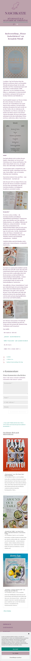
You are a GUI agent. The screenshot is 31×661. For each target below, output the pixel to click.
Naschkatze (9, 477)
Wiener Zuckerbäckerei (12, 336)
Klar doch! (15, 649)
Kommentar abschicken (18, 412)
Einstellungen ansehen (15, 657)
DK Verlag (21, 362)
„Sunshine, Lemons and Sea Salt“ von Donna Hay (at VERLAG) (15, 590)
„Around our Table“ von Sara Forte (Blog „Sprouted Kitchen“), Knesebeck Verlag (15, 532)
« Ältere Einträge (7, 611)
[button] (28, 633)
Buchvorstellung (14, 362)
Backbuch (9, 362)
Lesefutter (9, 356)
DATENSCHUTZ (8, 627)
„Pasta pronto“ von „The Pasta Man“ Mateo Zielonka (14, 474)
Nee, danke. (15, 653)
